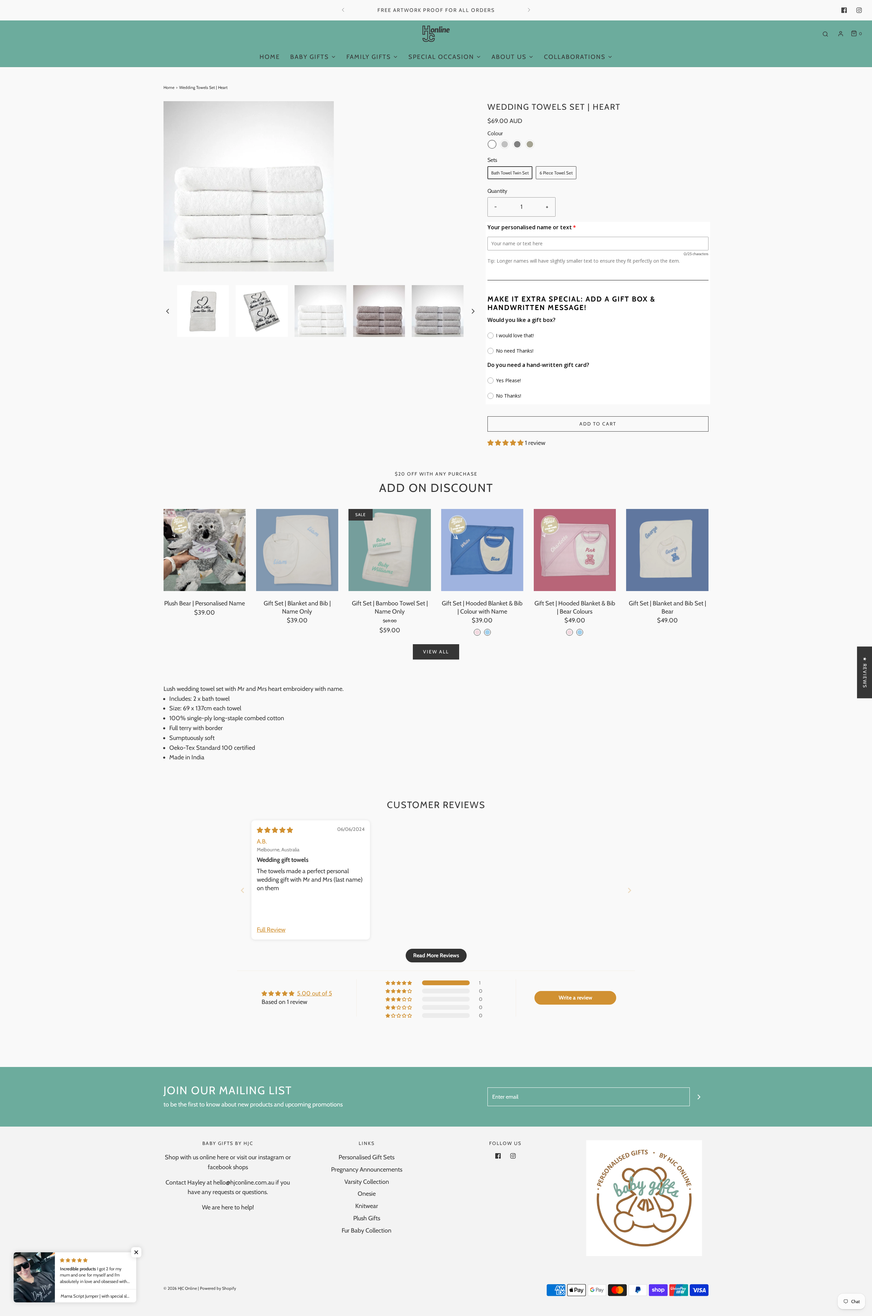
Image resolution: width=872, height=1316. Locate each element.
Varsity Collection (366, 1182)
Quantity (497, 190)
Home (270, 57)
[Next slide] (629, 890)
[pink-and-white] (477, 632)
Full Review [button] (271, 929)
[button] (168, 311)
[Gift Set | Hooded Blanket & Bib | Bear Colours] (575, 550)
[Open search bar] (825, 33)
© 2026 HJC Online (180, 1288)
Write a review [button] (575, 997)
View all (436, 652)
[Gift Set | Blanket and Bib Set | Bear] (667, 550)
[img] (275, 830)
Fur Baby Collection (366, 1230)
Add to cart (597, 424)
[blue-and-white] (487, 632)
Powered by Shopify (218, 1288)
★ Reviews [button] (865, 672)
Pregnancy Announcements (366, 1169)
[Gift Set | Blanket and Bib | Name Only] (297, 550)
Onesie (367, 1193)
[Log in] (841, 34)
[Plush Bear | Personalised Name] (205, 550)
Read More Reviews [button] (436, 955)
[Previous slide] (242, 890)
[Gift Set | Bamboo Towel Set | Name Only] (389, 550)
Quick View (204, 578)
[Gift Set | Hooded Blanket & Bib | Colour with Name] (482, 550)
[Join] (699, 1096)
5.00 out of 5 (314, 993)
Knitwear (366, 1206)
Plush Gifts (366, 1218)
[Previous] (343, 10)
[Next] (528, 10)
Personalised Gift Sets (366, 1157)
